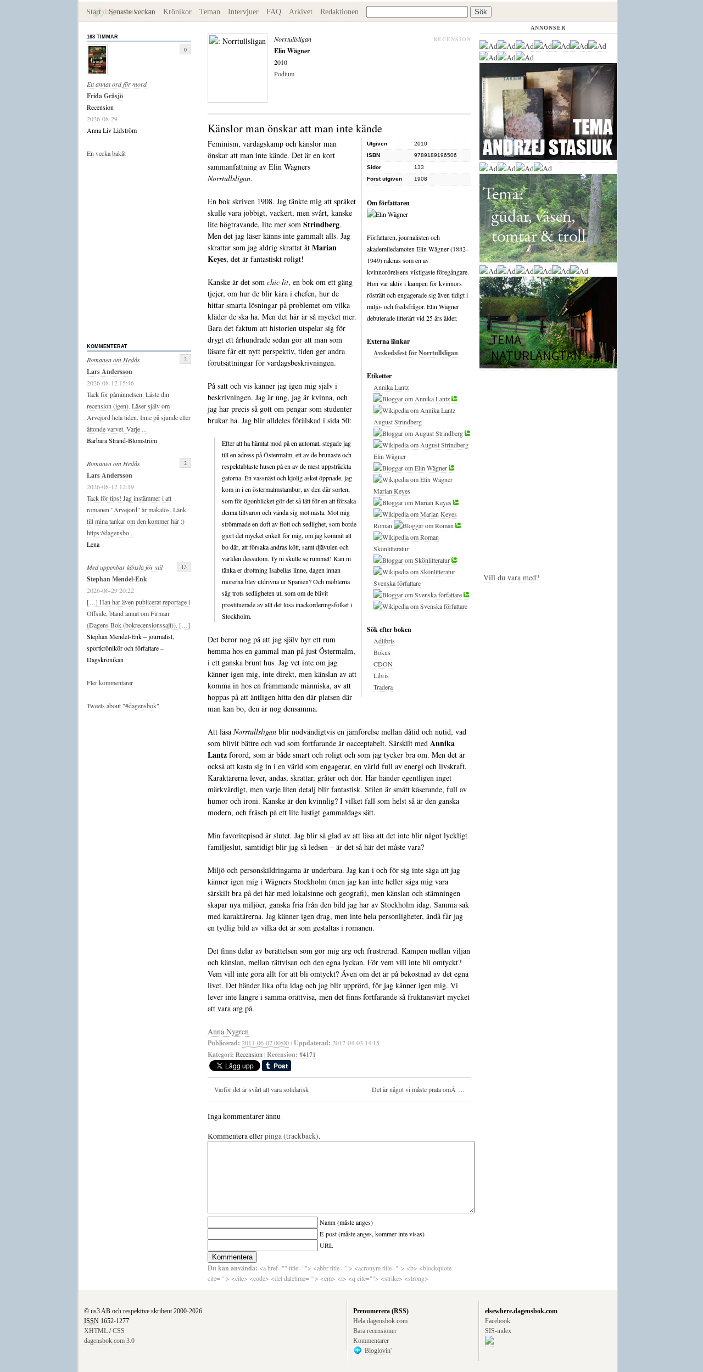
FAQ (273, 12)
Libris (381, 675)
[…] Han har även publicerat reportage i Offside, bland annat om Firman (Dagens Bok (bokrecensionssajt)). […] (138, 613)
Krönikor (177, 12)
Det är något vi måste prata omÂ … (418, 1089)
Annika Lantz (391, 387)
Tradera (383, 686)
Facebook (497, 1321)
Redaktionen (339, 12)
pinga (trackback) (292, 1136)
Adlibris (384, 640)
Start (93, 12)
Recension (249, 1054)
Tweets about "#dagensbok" (123, 705)
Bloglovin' (378, 1350)
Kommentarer (371, 1341)
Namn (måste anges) (346, 1222)
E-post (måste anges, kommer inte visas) (372, 1233)
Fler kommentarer (110, 682)
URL (326, 1245)
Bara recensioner (375, 1331)
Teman (209, 12)
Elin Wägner (389, 456)
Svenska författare (397, 583)
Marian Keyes (391, 490)
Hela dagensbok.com (380, 1321)
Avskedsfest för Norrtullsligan (415, 352)
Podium (284, 73)
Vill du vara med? (511, 577)
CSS (119, 1331)
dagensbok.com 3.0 (109, 1341)
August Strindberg (397, 421)
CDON (383, 663)
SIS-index (498, 1331)
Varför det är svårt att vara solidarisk (261, 1089)
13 (184, 566)
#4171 (307, 1054)
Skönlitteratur (391, 548)
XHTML (96, 1331)
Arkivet (301, 12)
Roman (382, 525)
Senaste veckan (132, 12)
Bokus (381, 652)
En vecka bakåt (106, 153)
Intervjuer (243, 12)
